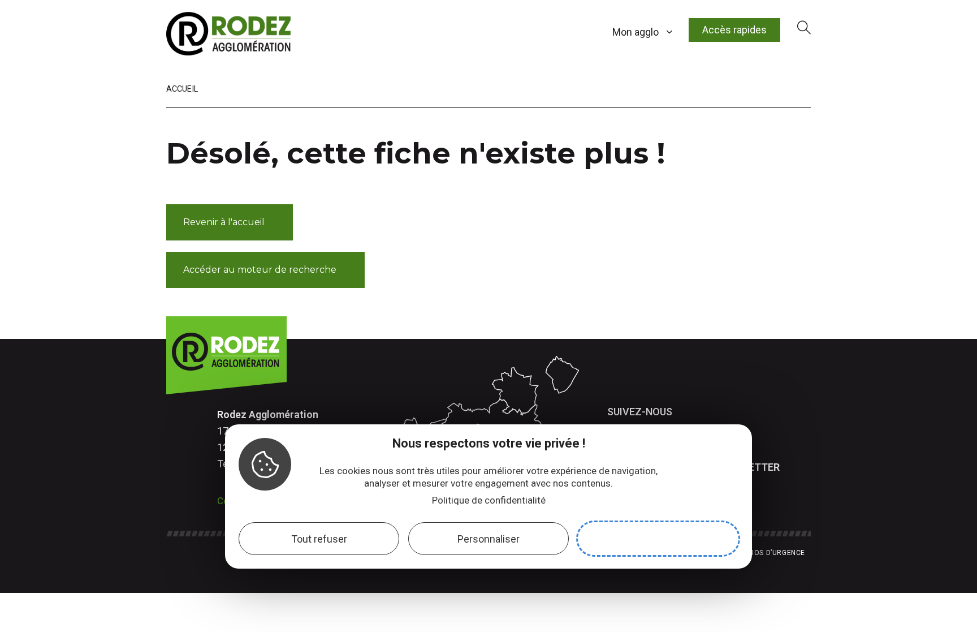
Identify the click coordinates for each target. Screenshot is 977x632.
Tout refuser (319, 539)
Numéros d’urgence (767, 553)
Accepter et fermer (658, 539)
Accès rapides (734, 30)
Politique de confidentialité (489, 500)
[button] (229, 222)
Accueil (182, 89)
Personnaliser (488, 539)
